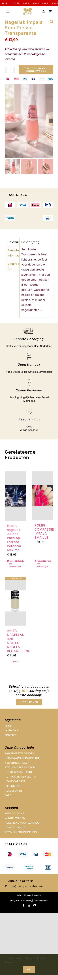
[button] (51, 21)
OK (29, 969)
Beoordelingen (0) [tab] (12, 266)
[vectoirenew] (27, 9)
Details (21, 561)
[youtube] (34, 905)
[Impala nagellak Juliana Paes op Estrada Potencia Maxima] (15, 496)
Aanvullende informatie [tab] (12, 253)
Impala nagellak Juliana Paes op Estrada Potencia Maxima (14, 538)
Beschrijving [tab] (12, 242)
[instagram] (29, 905)
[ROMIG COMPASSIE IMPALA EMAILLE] (43, 495)
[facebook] (23, 905)
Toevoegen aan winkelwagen (36, 69)
